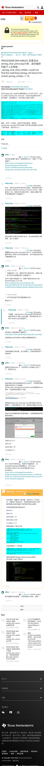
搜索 (38, 8)
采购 (3, 698)
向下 (11, 179)
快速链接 (5, 688)
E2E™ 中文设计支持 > (9, 12)
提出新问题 (35, 18)
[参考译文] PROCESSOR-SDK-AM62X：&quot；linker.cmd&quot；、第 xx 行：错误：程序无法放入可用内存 (21, 55)
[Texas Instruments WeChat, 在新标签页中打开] (3, 713)
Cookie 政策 (13, 751)
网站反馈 (20, 753)
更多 (36, 12)
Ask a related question (20, 33)
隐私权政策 (24, 751)
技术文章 (28, 12)
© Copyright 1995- (10, 758)
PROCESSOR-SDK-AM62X (20, 87)
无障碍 (4, 751)
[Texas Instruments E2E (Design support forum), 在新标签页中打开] (10, 713)
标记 (22, 606)
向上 (6, 179)
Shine (7, 155)
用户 (42, 8)
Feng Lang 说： (12, 270)
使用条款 (5, 753)
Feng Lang (9, 82)
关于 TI (4, 679)
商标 (12, 753)
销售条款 (34, 751)
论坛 (20, 12)
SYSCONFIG (28, 89)
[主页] (12, 7)
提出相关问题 (29, 18)
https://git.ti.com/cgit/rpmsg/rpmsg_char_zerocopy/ (23, 334)
